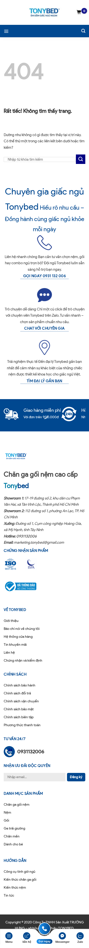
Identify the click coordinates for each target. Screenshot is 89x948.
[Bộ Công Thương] (24, 586)
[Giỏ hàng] (79, 12)
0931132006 (26, 536)
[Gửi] (80, 159)
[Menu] (6, 31)
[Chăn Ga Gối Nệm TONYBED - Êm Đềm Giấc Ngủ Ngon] (44, 12)
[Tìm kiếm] (83, 31)
